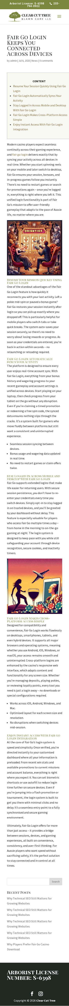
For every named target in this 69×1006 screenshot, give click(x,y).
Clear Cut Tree (45, 1000)
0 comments (46, 60)
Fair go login (20, 154)
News (35, 60)
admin (13, 60)
